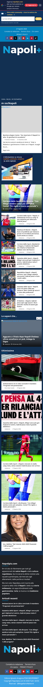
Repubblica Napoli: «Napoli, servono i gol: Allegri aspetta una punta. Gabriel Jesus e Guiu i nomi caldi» (28, 275)
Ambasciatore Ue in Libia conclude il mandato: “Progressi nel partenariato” (20, 385)
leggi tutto (6, 150)
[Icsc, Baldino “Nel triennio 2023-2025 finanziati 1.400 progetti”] (21, 528)
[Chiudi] (5, 5)
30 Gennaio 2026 (17, 344)
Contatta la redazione (11, 31)
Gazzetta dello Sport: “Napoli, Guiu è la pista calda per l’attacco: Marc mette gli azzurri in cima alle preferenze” (28, 289)
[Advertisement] (21, 76)
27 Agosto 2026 (17, 209)
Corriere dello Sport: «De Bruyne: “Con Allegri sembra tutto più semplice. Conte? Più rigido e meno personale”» (21, 203)
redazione (7, 209)
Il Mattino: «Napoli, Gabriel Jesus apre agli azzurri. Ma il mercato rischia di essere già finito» (27, 304)
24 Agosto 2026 (31, 252)
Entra (38, 19)
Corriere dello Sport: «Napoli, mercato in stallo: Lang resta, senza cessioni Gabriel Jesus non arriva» (21, 465)
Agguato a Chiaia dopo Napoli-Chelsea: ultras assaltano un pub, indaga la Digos (21, 339)
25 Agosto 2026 (31, 238)
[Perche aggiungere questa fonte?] (40, 5)
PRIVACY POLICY (22, 34)
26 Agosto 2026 (31, 224)
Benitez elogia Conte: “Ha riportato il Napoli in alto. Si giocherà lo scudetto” (21, 136)
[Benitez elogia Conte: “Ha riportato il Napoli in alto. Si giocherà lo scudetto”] (21, 119)
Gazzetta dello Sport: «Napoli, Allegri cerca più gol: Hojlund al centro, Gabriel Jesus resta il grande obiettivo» (28, 261)
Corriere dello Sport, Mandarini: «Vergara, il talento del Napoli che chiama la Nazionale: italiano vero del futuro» (28, 247)
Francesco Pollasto (10, 139)
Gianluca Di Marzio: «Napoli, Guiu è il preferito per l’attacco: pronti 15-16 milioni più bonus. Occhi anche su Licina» (28, 232)
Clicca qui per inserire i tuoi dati (9, 22)
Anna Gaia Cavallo (9, 388)
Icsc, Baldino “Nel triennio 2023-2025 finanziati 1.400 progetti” (19, 545)
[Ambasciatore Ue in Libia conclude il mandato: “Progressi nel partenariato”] (21, 367)
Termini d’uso (25, 31)
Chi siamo (35, 31)
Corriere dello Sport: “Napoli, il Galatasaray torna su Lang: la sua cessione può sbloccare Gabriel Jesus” (28, 218)
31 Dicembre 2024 (22, 139)
